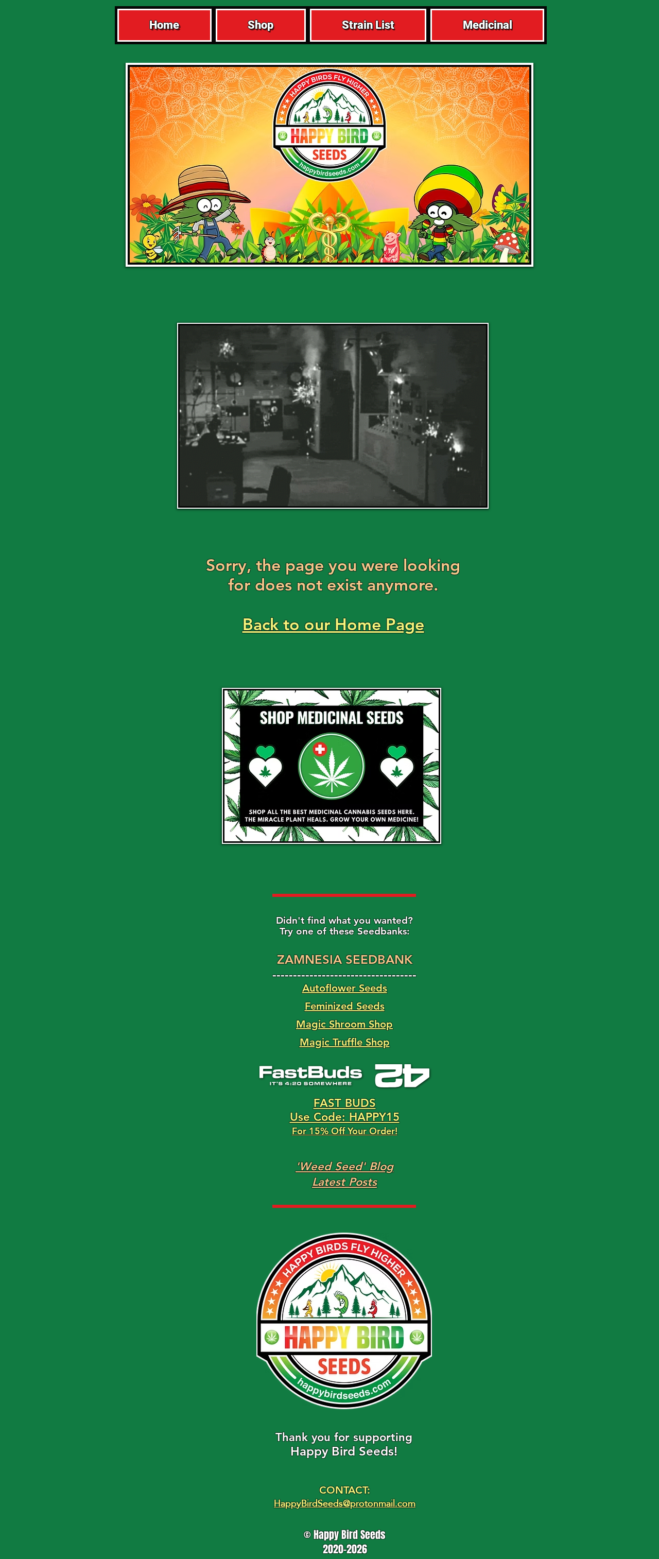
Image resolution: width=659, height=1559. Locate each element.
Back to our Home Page (333, 624)
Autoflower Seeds (344, 988)
